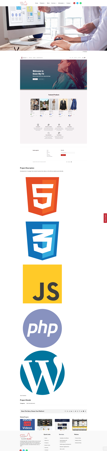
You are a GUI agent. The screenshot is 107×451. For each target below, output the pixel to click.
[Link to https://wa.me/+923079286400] (81, 3)
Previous (85, 51)
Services (61, 434)
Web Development (30, 403)
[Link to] (74, 3)
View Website (23, 395)
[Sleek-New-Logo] (24, 3)
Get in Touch (105, 218)
